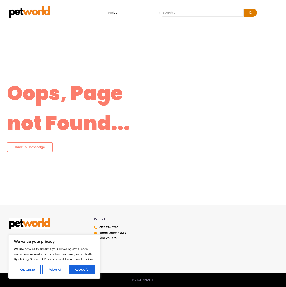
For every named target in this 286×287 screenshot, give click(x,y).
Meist (112, 12)
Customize (27, 269)
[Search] (250, 13)
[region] (54, 257)
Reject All (54, 269)
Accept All (82, 269)
